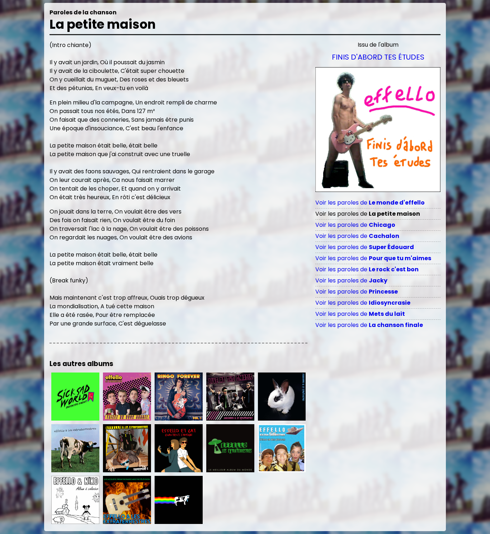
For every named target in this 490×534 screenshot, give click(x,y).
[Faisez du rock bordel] (127, 397)
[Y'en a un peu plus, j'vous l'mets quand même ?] (179, 500)
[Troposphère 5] (127, 448)
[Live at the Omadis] (230, 397)
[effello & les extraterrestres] (282, 397)
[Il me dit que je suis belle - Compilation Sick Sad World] (75, 397)
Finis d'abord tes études (378, 57)
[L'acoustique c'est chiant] (127, 500)
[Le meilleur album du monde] (230, 448)
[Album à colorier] (75, 500)
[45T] (75, 448)
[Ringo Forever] (179, 397)
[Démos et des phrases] (282, 448)
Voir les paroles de (370, 202)
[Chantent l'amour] (179, 448)
